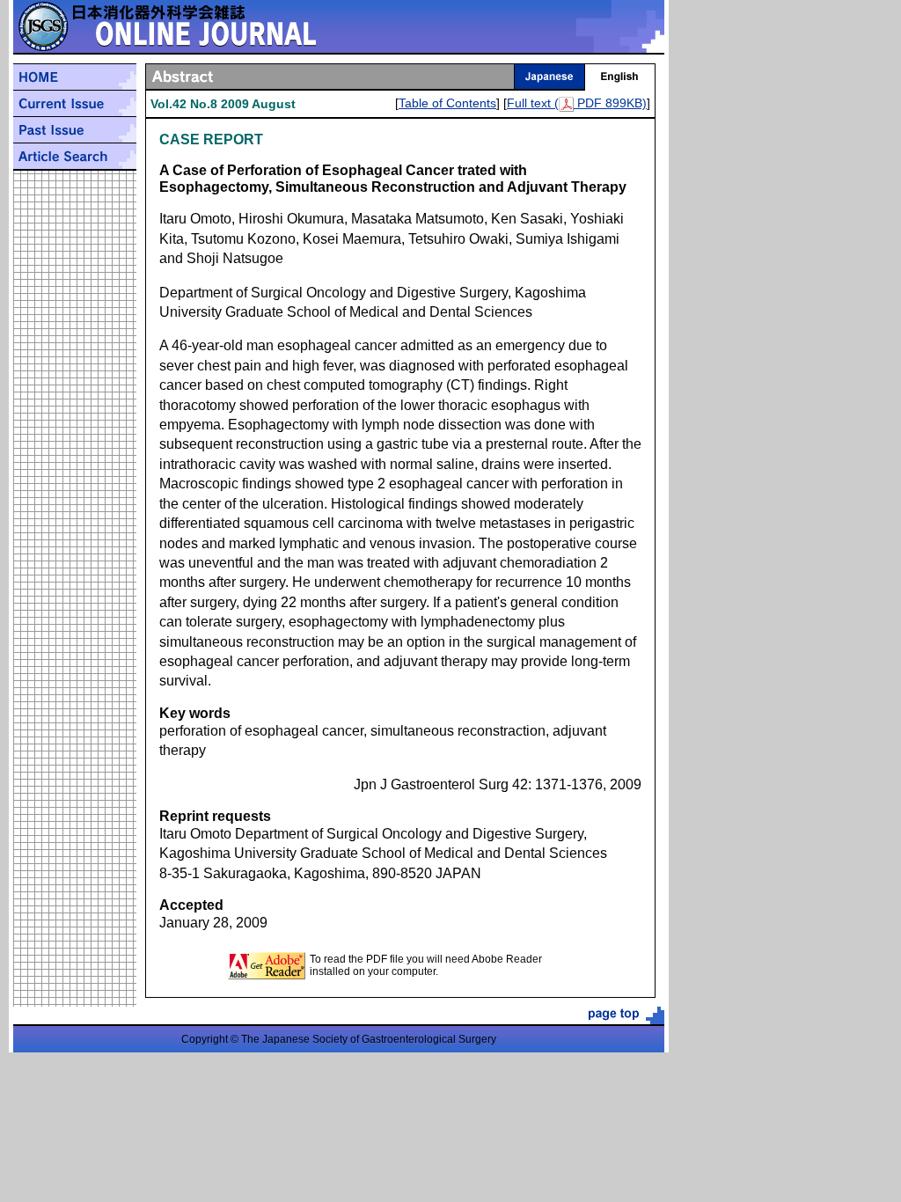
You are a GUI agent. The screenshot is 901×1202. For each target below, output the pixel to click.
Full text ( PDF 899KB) (577, 103)
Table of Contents (447, 103)
